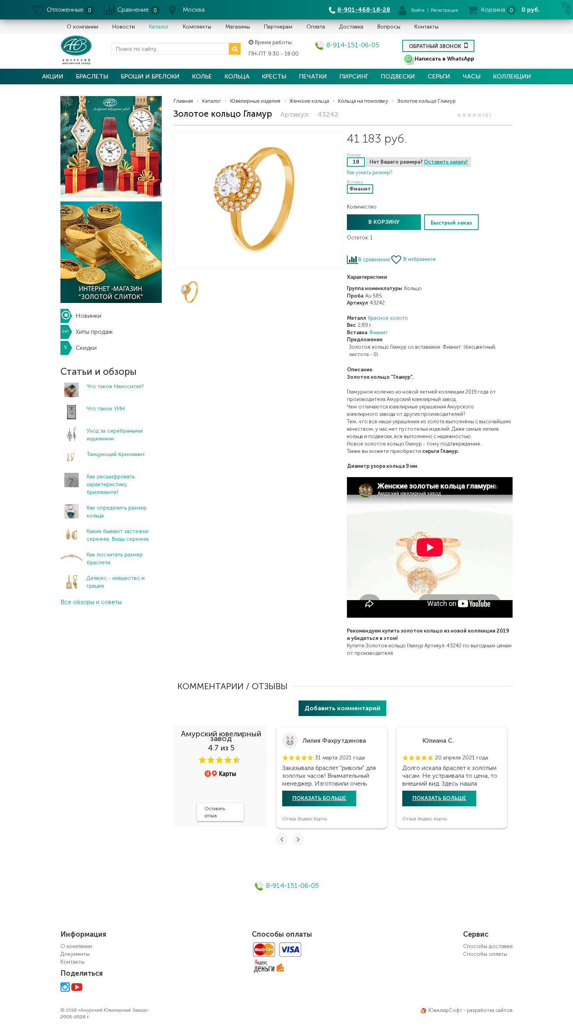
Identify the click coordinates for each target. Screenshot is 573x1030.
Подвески (398, 76)
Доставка (351, 26)
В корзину (384, 222)
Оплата (315, 26)
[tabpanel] (332, 777)
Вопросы (388, 26)
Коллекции (512, 76)
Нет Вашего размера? (419, 162)
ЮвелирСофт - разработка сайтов (470, 1010)
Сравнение (133, 9)
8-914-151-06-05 (351, 45)
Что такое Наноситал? (115, 386)
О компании (82, 26)
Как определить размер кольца (117, 511)
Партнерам (278, 26)
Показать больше (319, 798)
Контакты (426, 26)
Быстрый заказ (451, 222)
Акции (53, 76)
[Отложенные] (39, 10)
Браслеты (92, 76)
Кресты (274, 76)
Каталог (159, 26)
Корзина (493, 9)
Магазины (237, 26)
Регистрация (444, 10)
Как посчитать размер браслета (115, 558)
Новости (123, 26)
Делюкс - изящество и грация (116, 582)
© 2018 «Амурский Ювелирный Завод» (104, 1010)
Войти (417, 10)
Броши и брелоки (150, 76)
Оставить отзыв (215, 812)
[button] (202, 760)
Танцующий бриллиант (116, 454)
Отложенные (65, 9)
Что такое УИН (106, 408)
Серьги (439, 76)
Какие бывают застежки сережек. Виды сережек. (118, 535)
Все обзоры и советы (91, 602)
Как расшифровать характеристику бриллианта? (110, 484)
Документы (75, 954)
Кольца (237, 76)
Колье (202, 76)
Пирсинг (354, 76)
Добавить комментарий (342, 708)
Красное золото (388, 318)
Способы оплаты (485, 954)
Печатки (313, 76)
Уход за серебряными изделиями (115, 435)
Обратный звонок (435, 46)
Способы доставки (488, 946)
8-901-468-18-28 (363, 9)
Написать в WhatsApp (444, 58)
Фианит (378, 332)
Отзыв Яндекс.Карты (304, 819)
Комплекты (197, 26)
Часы (472, 76)
